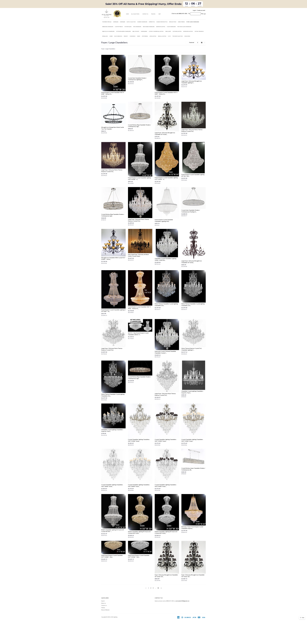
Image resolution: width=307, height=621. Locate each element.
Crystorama (145, 36)
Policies (153, 13)
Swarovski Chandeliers (107, 26)
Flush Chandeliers (171, 26)
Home (127, 13)
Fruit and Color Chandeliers (184, 26)
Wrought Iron (172, 21)
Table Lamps (168, 31)
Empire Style (152, 21)
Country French (119, 26)
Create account (201, 10)
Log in (194, 10)
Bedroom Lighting (160, 26)
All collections (135, 13)
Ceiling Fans (187, 36)
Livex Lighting (153, 36)
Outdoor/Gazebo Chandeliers (123, 31)
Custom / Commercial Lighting (156, 31)
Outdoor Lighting (177, 31)
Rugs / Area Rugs (118, 36)
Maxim (138, 36)
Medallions (105, 36)
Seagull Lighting (162, 36)
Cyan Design (132, 36)
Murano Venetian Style (161, 21)
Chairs (111, 36)
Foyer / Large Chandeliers (192, 21)
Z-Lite (169, 36)
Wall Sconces (135, 31)
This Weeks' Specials (106, 21)
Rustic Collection (131, 21)
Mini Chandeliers (137, 26)
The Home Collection (177, 36)
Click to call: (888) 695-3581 (179, 13)
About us (103, 603)
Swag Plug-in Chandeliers (108, 31)
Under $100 (115, 21)
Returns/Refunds (105, 610)
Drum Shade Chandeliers (148, 26)
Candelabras (144, 31)
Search (103, 601)
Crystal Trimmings (199, 31)
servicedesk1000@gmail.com (182, 601)
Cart (159, 13)
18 (158, 588)
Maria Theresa (181, 21)
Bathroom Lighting (188, 31)
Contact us (145, 13)
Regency (126, 36)
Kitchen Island (128, 26)
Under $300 (122, 21)
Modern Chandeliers (142, 21)
